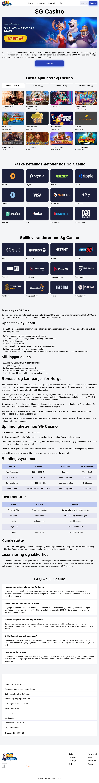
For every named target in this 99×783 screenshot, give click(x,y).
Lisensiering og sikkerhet (14, 723)
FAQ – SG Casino (12, 728)
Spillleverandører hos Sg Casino (17, 694)
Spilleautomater (84, 85)
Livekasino (36, 85)
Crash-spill (60, 85)
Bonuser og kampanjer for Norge (17, 699)
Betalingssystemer (12, 708)
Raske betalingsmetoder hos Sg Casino (20, 689)
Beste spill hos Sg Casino (14, 684)
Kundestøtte (9, 718)
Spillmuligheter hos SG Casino (16, 704)
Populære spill (11, 85)
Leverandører (10, 713)
